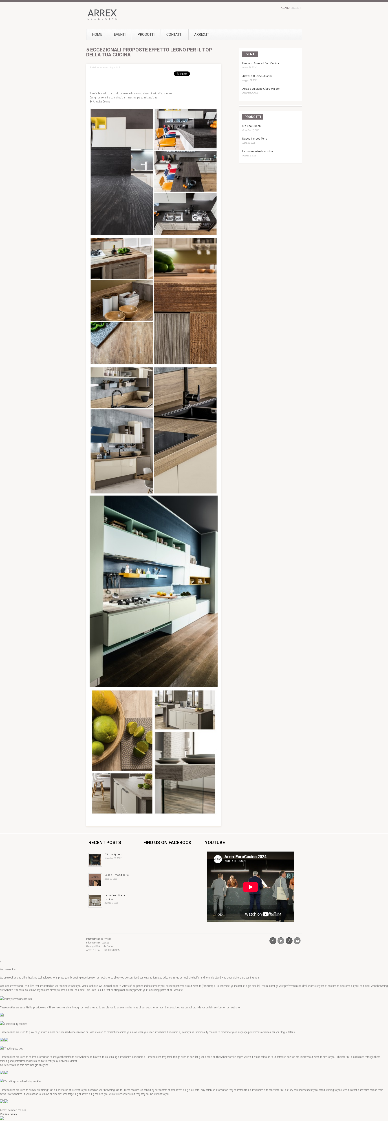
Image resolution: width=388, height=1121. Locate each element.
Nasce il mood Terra (254, 138)
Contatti (174, 34)
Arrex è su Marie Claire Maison (261, 88)
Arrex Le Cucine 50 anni (257, 76)
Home (97, 34)
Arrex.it (201, 34)
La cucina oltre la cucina (257, 151)
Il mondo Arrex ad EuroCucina (260, 63)
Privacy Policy (8, 1114)
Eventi (120, 34)
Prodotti (146, 34)
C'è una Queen (251, 126)
